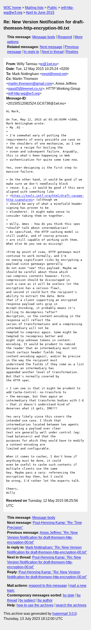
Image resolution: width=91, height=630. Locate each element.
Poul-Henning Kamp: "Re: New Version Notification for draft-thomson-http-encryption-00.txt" (44, 562)
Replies (72, 52)
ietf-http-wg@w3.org (24, 93)
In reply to (31, 52)
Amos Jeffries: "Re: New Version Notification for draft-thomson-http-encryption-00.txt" (42, 537)
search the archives (71, 605)
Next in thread (53, 52)
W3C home (12, 7)
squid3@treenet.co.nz (25, 88)
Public (52, 7)
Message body (43, 37)
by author (45, 600)
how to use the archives (35, 605)
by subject (27, 600)
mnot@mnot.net (54, 74)
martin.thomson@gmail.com (30, 83)
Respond (65, 37)
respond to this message (48, 585)
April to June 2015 (40, 12)
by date (68, 595)
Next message (51, 47)
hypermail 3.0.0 (64, 613)
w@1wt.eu (48, 64)
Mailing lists (34, 7)
